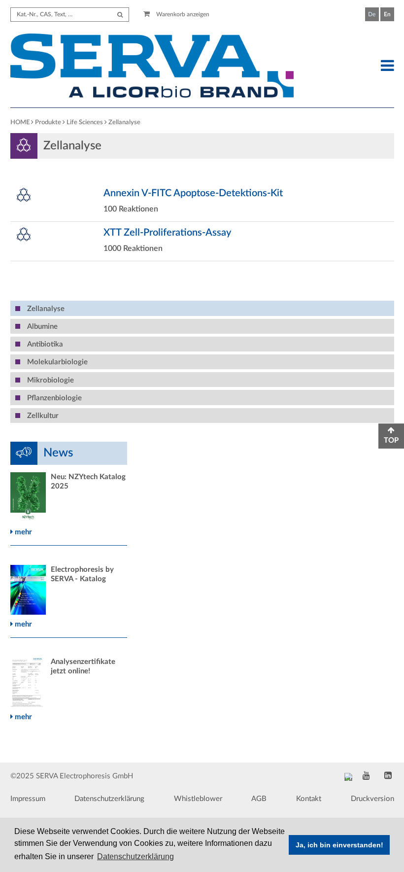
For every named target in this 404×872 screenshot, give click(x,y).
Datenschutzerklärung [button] (135, 856)
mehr (22, 532)
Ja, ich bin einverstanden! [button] (339, 845)
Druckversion (372, 798)
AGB (259, 798)
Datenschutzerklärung (109, 798)
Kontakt (308, 798)
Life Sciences (85, 122)
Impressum (27, 798)
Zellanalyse (124, 122)
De (371, 14)
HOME (20, 122)
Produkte (48, 122)
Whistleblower (198, 798)
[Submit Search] (120, 14)
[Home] (152, 67)
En (387, 14)
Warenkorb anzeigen (182, 14)
